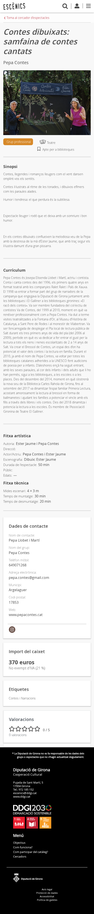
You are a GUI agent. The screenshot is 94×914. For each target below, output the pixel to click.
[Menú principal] (88, 6)
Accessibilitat (47, 896)
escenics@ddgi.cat (25, 793)
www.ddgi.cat (21, 796)
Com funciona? (23, 847)
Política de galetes (47, 899)
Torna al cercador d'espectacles (28, 18)
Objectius (19, 843)
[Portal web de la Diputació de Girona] (47, 876)
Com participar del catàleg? (30, 852)
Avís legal (47, 889)
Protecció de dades (47, 892)
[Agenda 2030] (32, 816)
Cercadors (19, 856)
